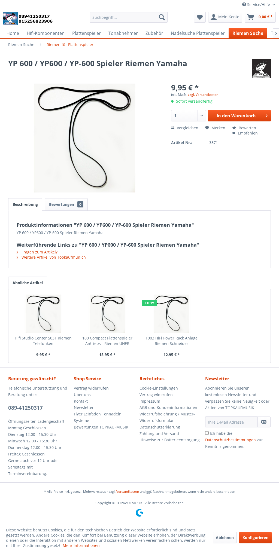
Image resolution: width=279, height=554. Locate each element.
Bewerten (247, 127)
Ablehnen (225, 537)
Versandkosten (127, 491)
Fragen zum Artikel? (38, 252)
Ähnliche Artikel (28, 282)
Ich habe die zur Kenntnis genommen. (234, 440)
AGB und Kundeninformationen (168, 407)
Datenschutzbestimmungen (230, 439)
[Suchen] (162, 17)
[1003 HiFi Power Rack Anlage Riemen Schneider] (171, 314)
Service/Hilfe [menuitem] (258, 4)
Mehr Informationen (81, 545)
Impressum (150, 401)
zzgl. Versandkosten (203, 94)
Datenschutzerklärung (160, 427)
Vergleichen (187, 127)
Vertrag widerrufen (91, 388)
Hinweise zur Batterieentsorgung (170, 439)
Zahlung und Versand (159, 433)
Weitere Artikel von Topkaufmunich (53, 257)
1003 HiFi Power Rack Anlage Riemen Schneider (171, 340)
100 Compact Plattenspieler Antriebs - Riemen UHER (107, 340)
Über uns (82, 394)
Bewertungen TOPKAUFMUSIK (101, 427)
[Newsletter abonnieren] (264, 422)
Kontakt (81, 401)
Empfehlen (247, 133)
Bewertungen (65, 204)
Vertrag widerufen (156, 394)
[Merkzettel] (200, 17)
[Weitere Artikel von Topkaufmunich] (261, 68)
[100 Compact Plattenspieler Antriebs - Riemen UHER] (107, 314)
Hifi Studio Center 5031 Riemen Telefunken (43, 340)
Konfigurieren (255, 537)
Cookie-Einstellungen (159, 388)
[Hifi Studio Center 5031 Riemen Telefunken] (43, 314)
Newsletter (84, 407)
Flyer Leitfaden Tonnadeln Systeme (98, 417)
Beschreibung (25, 204)
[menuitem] (129, 17)
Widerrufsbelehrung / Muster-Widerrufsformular (167, 417)
